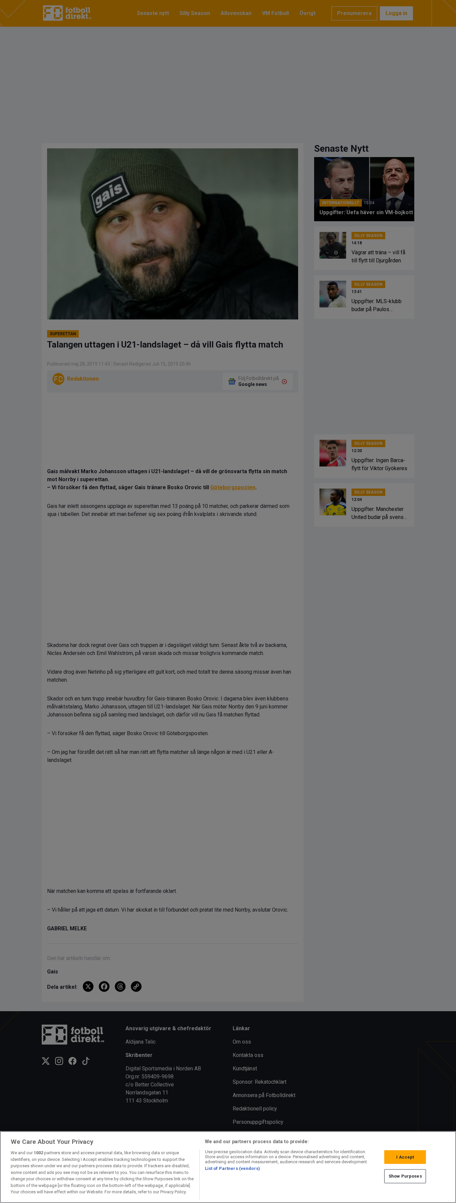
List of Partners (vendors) (232, 1168)
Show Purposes (405, 1176)
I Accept (405, 1157)
